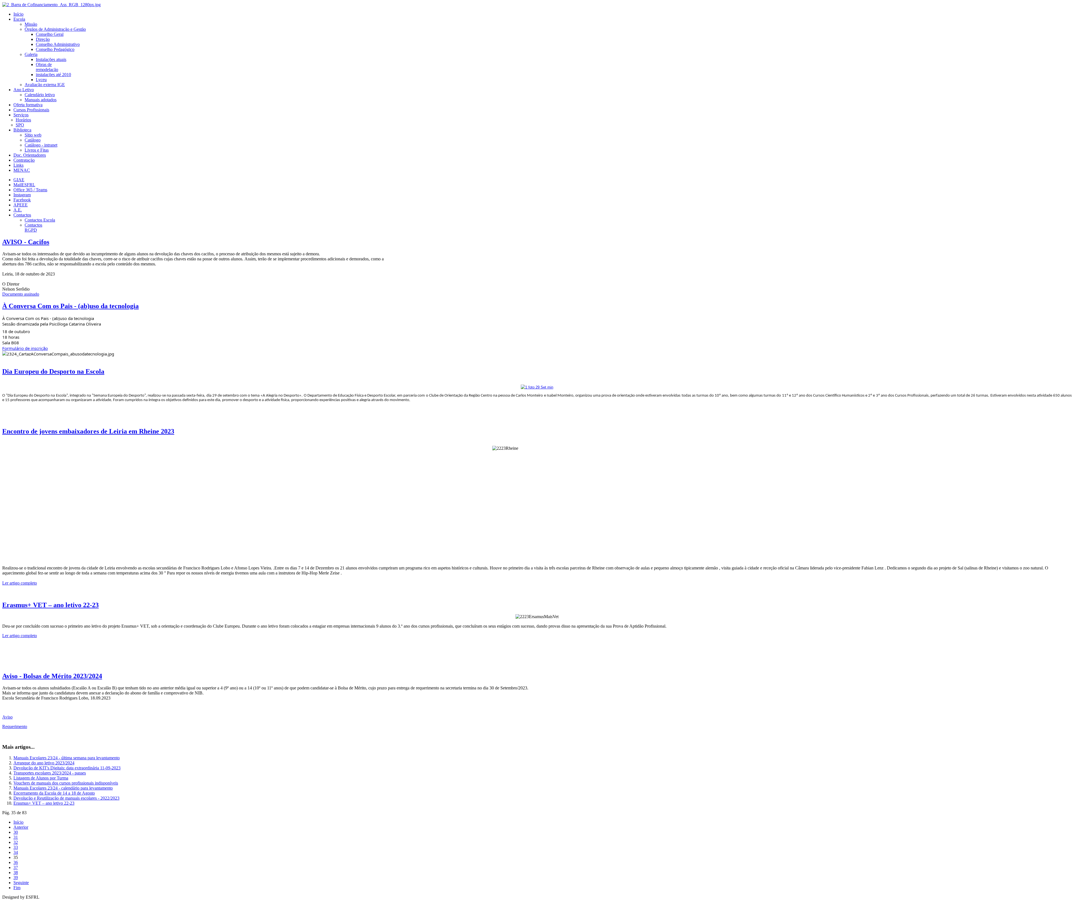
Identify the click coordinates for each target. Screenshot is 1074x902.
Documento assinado (20, 294)
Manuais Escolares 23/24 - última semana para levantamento (66, 757)
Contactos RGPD (33, 227)
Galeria (31, 54)
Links (18, 165)
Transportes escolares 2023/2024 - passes (49, 773)
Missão (31, 24)
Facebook (22, 199)
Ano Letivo (23, 89)
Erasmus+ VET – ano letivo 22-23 (50, 605)
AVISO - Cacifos (25, 242)
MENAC (21, 170)
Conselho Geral (49, 34)
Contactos (22, 215)
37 (15, 867)
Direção (43, 39)
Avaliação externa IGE (45, 84)
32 (15, 842)
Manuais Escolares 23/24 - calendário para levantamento (63, 788)
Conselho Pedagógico (55, 49)
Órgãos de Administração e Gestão (55, 29)
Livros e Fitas (37, 150)
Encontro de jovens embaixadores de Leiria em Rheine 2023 (88, 431)
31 (15, 837)
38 (15, 872)
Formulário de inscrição (25, 348)
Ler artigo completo (19, 583)
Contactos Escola (40, 220)
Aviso (7, 717)
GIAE (18, 179)
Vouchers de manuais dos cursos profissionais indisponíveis (65, 783)
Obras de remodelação (47, 67)
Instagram (22, 194)
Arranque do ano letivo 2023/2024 (43, 762)
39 (15, 877)
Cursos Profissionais (31, 109)
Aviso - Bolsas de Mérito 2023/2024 (52, 676)
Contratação (24, 160)
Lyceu (41, 79)
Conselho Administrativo (58, 44)
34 (15, 852)
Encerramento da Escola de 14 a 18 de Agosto (54, 793)
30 (15, 832)
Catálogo (33, 140)
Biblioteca (22, 130)
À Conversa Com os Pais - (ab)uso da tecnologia (70, 306)
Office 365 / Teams (30, 189)
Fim (16, 887)
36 (15, 862)
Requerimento (14, 726)
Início (18, 14)
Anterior (20, 827)
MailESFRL (24, 184)
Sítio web (33, 135)
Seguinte (21, 882)
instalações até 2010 (53, 74)
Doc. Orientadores (29, 155)
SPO (20, 125)
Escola (19, 19)
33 (15, 847)
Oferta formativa (28, 104)
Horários (23, 119)
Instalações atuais (51, 59)
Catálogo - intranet (41, 145)
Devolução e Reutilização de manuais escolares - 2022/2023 (66, 798)
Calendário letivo (40, 94)
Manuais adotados (40, 99)
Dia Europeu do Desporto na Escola (53, 371)
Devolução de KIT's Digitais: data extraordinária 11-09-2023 (67, 768)
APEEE (20, 204)
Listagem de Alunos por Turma (40, 778)
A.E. (17, 210)
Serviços (21, 114)
